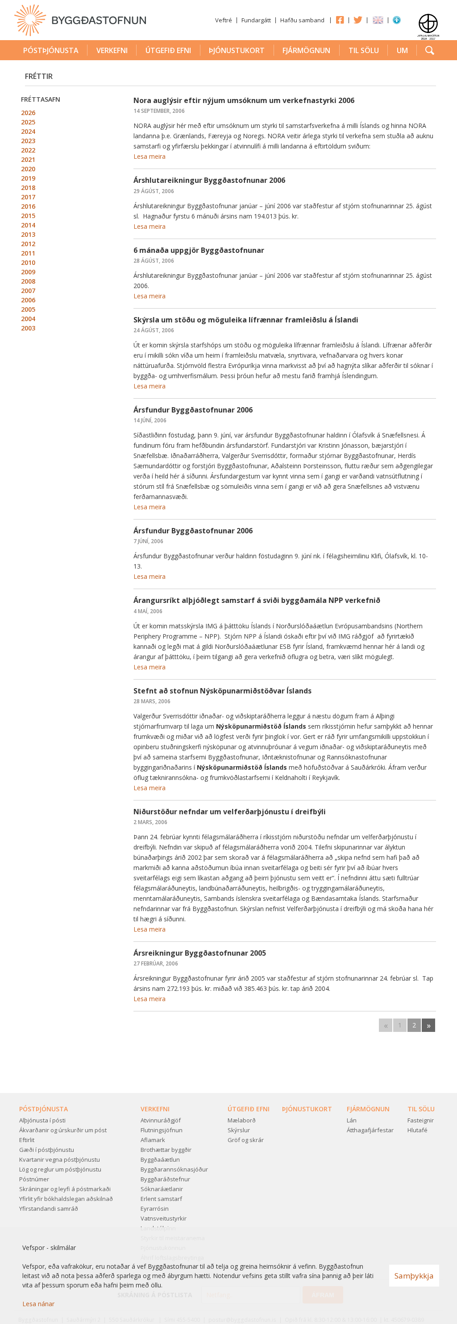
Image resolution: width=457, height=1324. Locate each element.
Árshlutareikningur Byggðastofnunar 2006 (209, 180)
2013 (28, 234)
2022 (28, 150)
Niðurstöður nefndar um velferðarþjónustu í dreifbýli (229, 812)
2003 (28, 328)
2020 (28, 169)
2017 (28, 197)
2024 (28, 131)
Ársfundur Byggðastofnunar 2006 (193, 410)
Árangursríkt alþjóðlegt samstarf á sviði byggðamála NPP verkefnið (256, 600)
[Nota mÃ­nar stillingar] (397, 22)
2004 (28, 318)
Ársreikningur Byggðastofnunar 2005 (199, 953)
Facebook (339, 19)
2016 (28, 206)
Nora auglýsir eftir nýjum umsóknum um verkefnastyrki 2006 (243, 100)
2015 (28, 215)
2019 (28, 178)
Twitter (357, 19)
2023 (28, 140)
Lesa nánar (38, 1303)
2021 (28, 159)
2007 (28, 290)
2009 (28, 272)
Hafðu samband (302, 20)
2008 (28, 281)
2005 (28, 309)
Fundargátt (256, 20)
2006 (28, 300)
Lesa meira (149, 156)
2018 (28, 187)
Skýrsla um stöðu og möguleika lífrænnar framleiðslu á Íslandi (245, 320)
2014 (28, 225)
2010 (28, 262)
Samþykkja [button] (414, 1275)
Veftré (223, 20)
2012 (28, 243)
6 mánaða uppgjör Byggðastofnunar (198, 250)
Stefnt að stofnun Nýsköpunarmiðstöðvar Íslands (222, 691)
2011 (28, 253)
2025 (28, 122)
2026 (28, 112)
